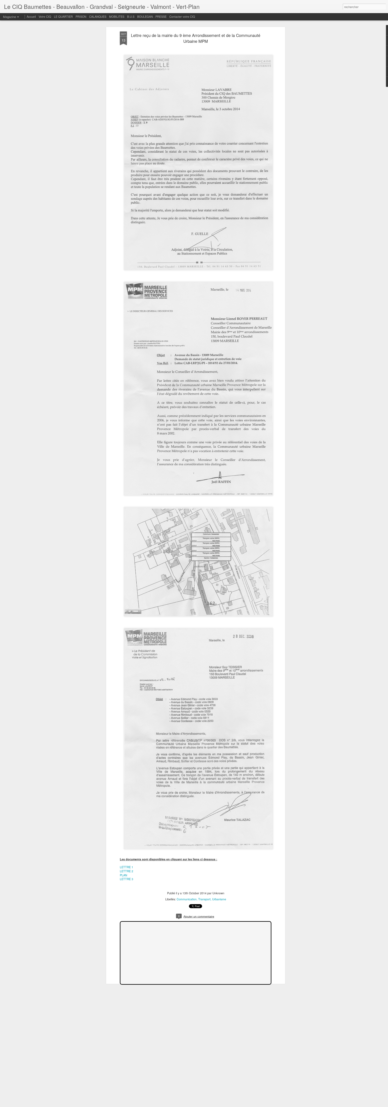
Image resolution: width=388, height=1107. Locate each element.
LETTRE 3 (126, 879)
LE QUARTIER (63, 17)
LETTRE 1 (126, 867)
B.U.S (130, 17)
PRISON (81, 17)
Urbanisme (219, 899)
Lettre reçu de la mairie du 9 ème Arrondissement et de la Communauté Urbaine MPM (195, 38)
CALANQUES (97, 17)
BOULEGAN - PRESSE (152, 17)
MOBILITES (116, 17)
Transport (204, 899)
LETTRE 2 (126, 871)
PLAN (124, 875)
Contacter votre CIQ (182, 17)
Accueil (31, 17)
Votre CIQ (45, 17)
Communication (187, 899)
